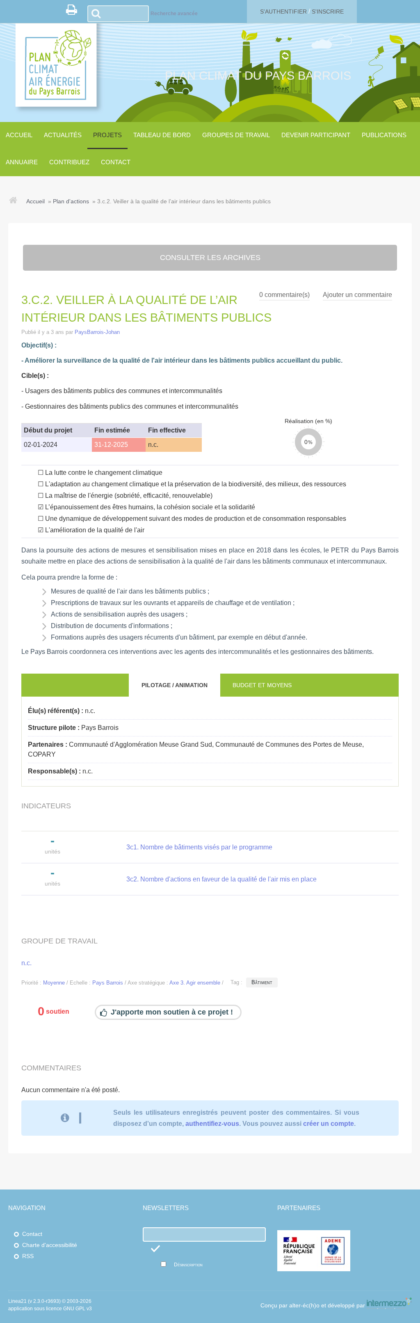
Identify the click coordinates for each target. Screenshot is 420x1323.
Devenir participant (315, 134)
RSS (28, 1256)
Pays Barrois (107, 982)
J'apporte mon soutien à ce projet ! (172, 1012)
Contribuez (69, 162)
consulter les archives (210, 257)
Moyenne (54, 982)
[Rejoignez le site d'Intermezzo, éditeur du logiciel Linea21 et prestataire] (389, 1306)
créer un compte (328, 1123)
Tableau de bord (162, 134)
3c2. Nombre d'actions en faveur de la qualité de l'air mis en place (221, 879)
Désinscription (188, 1264)
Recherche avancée (174, 13)
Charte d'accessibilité (49, 1245)
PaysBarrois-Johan (97, 332)
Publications (384, 134)
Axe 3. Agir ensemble (194, 982)
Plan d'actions (71, 201)
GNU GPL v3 (77, 1308)
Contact (115, 162)
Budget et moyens (262, 685)
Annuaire (22, 162)
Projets (107, 134)
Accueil (19, 134)
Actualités (63, 134)
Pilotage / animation (175, 685)
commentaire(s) (284, 294)
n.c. (26, 962)
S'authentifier (283, 11)
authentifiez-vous (212, 1123)
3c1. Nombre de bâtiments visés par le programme (199, 847)
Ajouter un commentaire (357, 294)
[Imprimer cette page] (74, 12)
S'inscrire (328, 11)
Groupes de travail (236, 134)
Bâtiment (261, 982)
